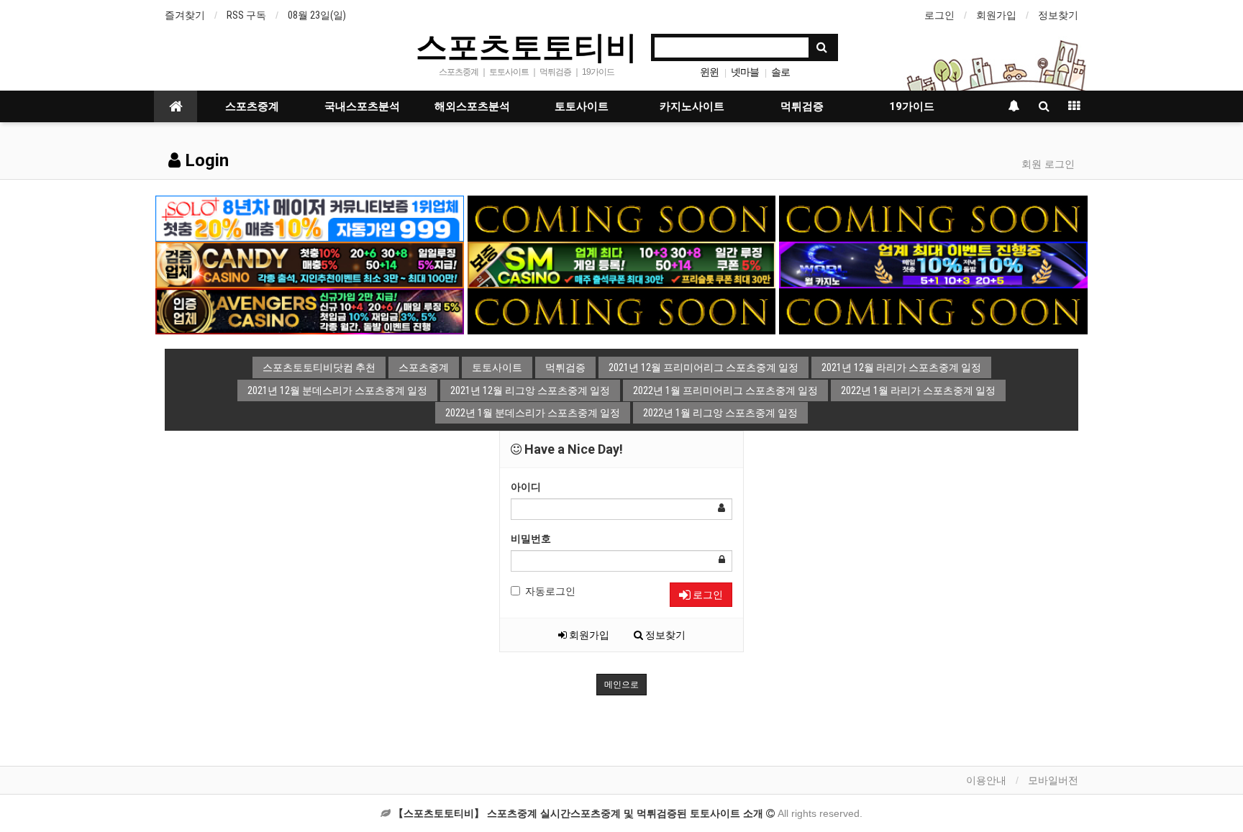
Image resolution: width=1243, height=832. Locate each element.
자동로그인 (550, 591)
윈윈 (709, 72)
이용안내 (986, 780)
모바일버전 (1053, 780)
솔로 (780, 72)
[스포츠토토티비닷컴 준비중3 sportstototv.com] (933, 310)
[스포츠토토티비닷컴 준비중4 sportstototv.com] (622, 310)
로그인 (939, 15)
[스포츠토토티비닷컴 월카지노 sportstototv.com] (933, 264)
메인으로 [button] (621, 685)
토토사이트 (582, 106)
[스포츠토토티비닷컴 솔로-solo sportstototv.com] (309, 218)
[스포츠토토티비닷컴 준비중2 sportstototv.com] (933, 218)
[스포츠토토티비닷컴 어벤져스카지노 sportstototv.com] (309, 310)
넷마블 (745, 72)
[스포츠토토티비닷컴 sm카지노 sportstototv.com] (622, 264)
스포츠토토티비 (526, 46)
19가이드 (911, 106)
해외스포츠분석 (472, 106)
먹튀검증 (802, 106)
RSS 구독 (246, 15)
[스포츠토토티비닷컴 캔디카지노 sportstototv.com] (309, 264)
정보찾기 (1058, 15)
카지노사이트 (692, 106)
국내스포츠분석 (362, 106)
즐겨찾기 (185, 15)
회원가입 (996, 15)
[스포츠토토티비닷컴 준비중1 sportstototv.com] (622, 218)
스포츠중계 (252, 106)
